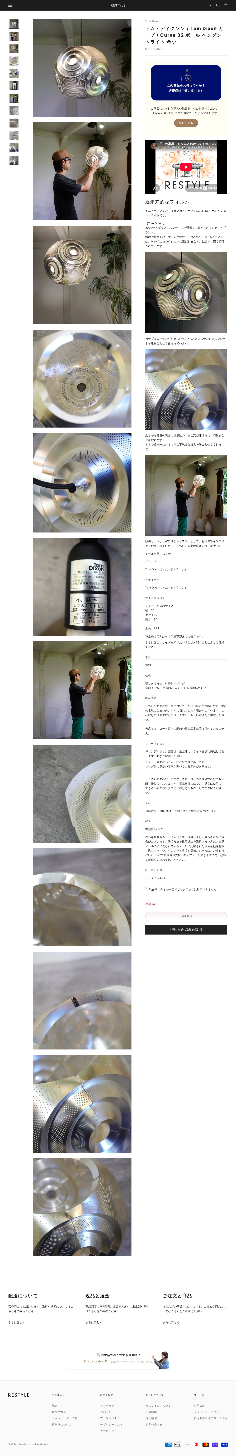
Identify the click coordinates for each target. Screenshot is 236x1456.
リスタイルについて (158, 1406)
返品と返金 (59, 1412)
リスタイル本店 (155, 878)
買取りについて (62, 1425)
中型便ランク (154, 829)
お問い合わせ (201, 642)
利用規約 (199, 1406)
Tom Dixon (152, 21)
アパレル (105, 1412)
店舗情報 (151, 1412)
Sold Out (186, 916)
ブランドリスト (110, 1418)
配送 (55, 1406)
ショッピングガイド (64, 1418)
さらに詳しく (16, 1322)
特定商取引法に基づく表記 (211, 1418)
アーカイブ (107, 1431)
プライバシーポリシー (208, 1412)
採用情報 (151, 1418)
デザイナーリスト (111, 1425)
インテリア (107, 1406)
